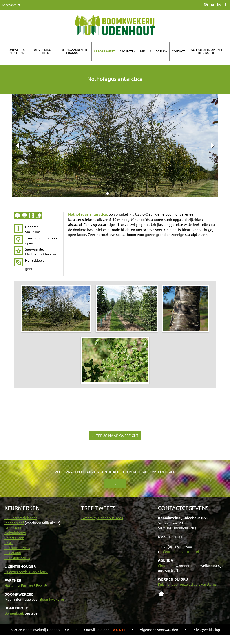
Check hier (166, 565)
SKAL (8, 542)
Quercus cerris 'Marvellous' (26, 571)
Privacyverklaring (206, 629)
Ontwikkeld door (104, 629)
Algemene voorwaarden (159, 629)
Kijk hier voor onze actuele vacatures (187, 584)
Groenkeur (13, 527)
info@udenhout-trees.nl (180, 551)
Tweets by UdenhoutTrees (102, 517)
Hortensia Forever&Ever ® (25, 585)
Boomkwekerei (52, 599)
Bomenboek (14, 613)
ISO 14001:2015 (17, 557)
